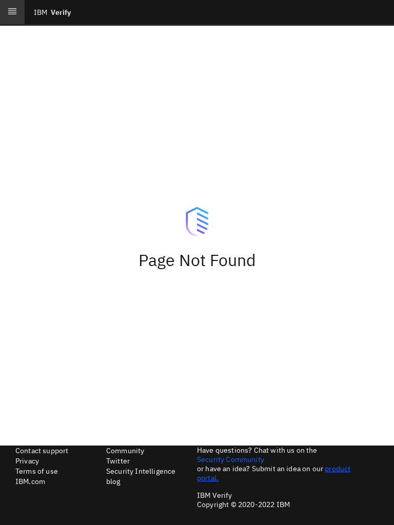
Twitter (118, 461)
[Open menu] (12, 12)
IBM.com (30, 481)
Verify (52, 12)
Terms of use (36, 471)
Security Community (230, 459)
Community (125, 450)
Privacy (27, 461)
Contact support (41, 450)
